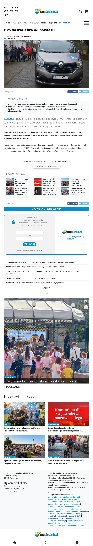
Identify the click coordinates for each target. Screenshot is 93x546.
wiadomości (64, 511)
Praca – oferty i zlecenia (14, 488)
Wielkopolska (74, 511)
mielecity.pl (62, 516)
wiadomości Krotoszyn (74, 506)
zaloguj (29, 244)
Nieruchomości (10, 491)
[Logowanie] (77, 542)
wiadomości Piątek (55, 523)
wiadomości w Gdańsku (57, 525)
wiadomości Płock (55, 499)
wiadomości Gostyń (55, 506)
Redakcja (11, 38)
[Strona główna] (15, 542)
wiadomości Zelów (55, 502)
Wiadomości (9, 119)
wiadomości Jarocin (72, 504)
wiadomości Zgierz (70, 499)
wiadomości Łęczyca (72, 502)
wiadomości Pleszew (73, 509)
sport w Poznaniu (71, 523)
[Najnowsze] (45, 542)
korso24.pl (52, 516)
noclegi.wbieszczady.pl (57, 521)
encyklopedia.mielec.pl (57, 518)
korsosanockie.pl (74, 514)
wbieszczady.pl (73, 518)
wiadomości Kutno (55, 504)
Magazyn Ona (53, 511)
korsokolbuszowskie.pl (56, 514)
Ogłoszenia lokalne (12, 486)
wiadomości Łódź (54, 497)
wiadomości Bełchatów (72, 497)
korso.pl (84, 511)
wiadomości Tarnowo (76, 525)
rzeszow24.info (75, 516)
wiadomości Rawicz (55, 509)
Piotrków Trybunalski (75, 521)
